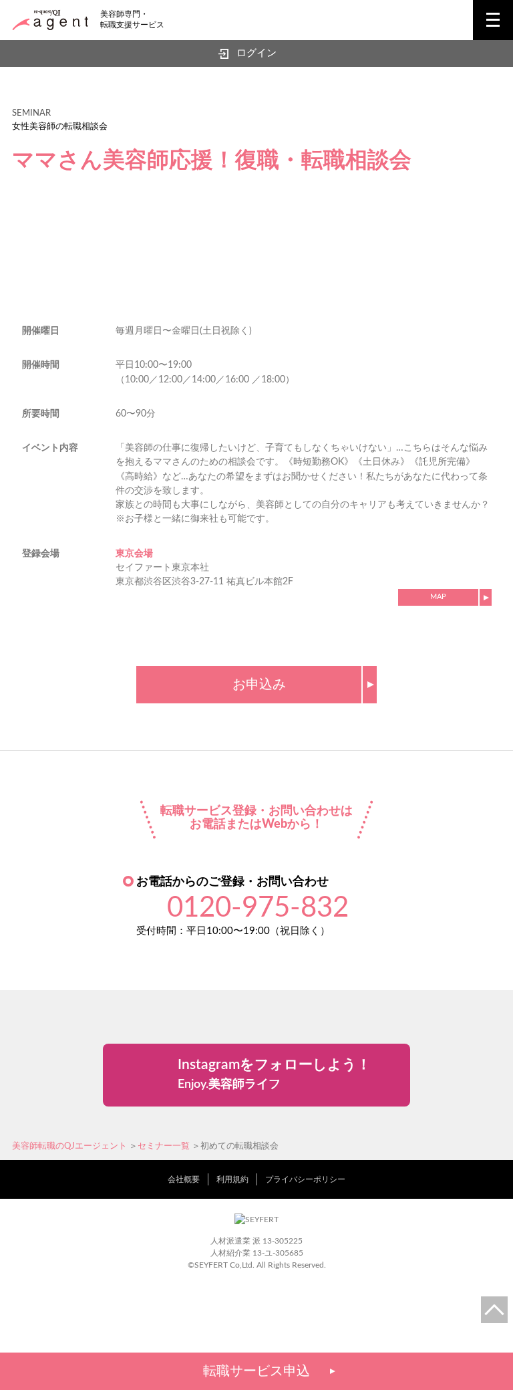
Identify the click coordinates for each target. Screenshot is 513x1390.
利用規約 (232, 1179)
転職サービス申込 (256, 1371)
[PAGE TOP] (494, 1309)
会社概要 (184, 1179)
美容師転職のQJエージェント (69, 1146)
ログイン (256, 53)
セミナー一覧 (164, 1146)
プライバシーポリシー (305, 1179)
